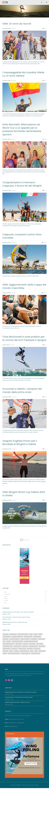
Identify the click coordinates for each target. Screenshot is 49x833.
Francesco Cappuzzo (14, 639)
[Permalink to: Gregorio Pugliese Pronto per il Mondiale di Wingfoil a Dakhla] (3, 452)
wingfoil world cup (25, 653)
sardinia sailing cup (24, 651)
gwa (4, 641)
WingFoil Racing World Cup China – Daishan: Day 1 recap (14, 622)
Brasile (31, 634)
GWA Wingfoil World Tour (8, 643)
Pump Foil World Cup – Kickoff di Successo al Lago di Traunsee (16, 617)
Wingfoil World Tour (35, 653)
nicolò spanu (37, 648)
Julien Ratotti (32, 643)
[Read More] (3, 66)
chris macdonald (7, 636)
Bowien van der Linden (23, 634)
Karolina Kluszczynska (7, 646)
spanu (31, 651)
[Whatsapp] (12, 680)
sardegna (16, 651)
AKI (19, 785)
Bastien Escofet (13, 634)
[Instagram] (9, 680)
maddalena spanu (33, 646)
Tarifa (36, 651)
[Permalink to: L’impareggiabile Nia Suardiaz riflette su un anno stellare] (3, 84)
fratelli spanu (34, 639)
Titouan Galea (42, 651)
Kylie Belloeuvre (17, 646)
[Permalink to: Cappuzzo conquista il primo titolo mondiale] (3, 246)
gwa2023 (9, 641)
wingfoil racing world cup (14, 653)
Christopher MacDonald (17, 636)
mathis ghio (14, 648)
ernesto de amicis (28, 636)
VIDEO (5, 602)
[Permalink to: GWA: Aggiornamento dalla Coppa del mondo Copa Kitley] (3, 296)
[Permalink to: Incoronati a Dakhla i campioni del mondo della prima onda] (3, 400)
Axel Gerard (5, 634)
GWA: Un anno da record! (16, 23)
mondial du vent (22, 648)
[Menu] (46, 2)
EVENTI (45, 28)
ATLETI (45, 80)
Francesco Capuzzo (25, 639)
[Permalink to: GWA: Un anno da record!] (3, 32)
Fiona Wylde (5, 639)
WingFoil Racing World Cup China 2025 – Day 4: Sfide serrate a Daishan (18, 612)
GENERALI (45, 242)
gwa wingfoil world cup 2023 (30, 641)
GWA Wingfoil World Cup (17, 641)
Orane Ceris (5, 651)
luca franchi (25, 646)
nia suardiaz (30, 648)
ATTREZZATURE (7, 594)
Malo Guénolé (42, 646)
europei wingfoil (36, 636)
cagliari (35, 634)
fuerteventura (41, 639)
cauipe (40, 634)
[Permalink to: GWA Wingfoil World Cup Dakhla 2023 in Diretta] (3, 503)
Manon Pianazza (6, 648)
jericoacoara (19, 643)
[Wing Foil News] (5, 2)
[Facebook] (6, 680)
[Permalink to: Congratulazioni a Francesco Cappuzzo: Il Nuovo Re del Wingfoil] (3, 194)
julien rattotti (40, 643)
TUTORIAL (6, 600)
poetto (11, 651)
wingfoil (5, 653)
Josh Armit (25, 643)
